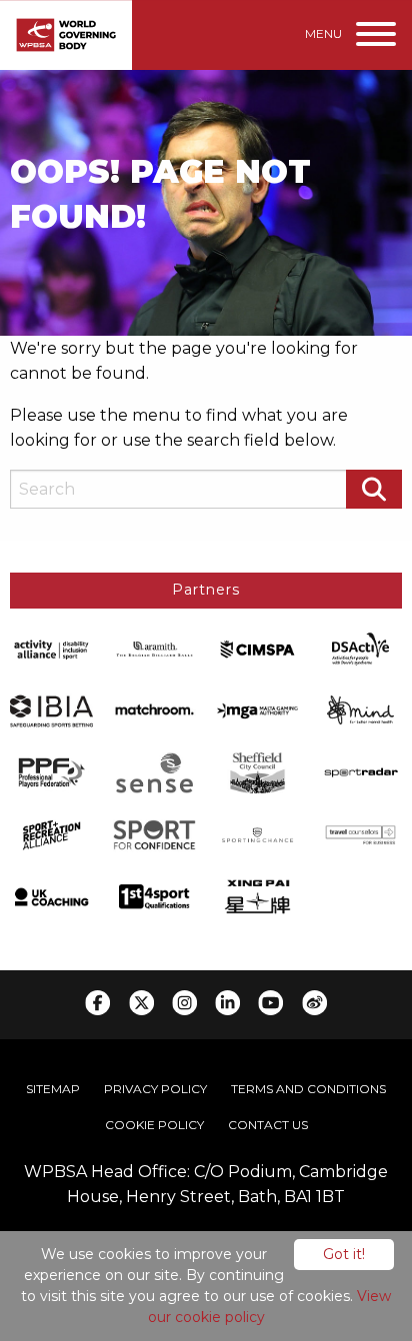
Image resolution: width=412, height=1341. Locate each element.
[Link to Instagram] (184, 1002)
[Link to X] (141, 1002)
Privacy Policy (155, 1088)
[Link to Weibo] (314, 1002)
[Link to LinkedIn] (227, 1002)
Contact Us (268, 1124)
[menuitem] (53, 1089)
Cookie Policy (154, 1124)
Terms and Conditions (308, 1088)
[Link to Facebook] (97, 1002)
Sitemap (53, 1088)
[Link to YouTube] (270, 1002)
